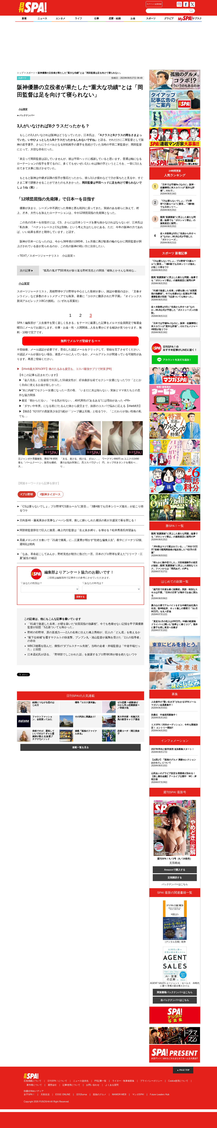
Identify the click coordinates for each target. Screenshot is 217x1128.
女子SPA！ (29, 1094)
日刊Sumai (82, 1094)
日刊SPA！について (57, 1081)
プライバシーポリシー (151, 1081)
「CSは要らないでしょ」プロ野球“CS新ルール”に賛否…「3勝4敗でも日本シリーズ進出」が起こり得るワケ (81, 508)
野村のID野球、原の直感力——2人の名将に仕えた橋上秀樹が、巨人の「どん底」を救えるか (83, 632)
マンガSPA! (138, 1094)
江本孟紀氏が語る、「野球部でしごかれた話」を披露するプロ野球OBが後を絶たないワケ (82, 654)
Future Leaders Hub (159, 1094)
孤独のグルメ (100, 1094)
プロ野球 (27, 494)
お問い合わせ (93, 1085)
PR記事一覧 (100, 1081)
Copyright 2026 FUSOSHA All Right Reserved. (46, 1101)
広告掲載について (33, 1081)
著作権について (34, 1085)
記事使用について (72, 1085)
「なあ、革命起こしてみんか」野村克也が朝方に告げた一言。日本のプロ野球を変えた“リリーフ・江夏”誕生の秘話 (81, 556)
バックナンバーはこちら (175, 884)
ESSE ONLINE (63, 1094)
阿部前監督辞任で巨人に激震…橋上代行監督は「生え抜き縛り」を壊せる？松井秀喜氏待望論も (78, 530)
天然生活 (45, 1094)
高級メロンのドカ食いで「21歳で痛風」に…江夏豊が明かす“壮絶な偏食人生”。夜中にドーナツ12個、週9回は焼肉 (82, 542)
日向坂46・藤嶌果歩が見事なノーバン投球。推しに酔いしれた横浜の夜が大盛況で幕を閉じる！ (78, 520)
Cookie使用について (178, 1081)
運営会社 (52, 1085)
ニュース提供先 (81, 1081)
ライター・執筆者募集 (123, 1081)
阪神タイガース (51, 494)
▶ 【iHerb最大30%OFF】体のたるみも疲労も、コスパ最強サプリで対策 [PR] (64, 368)
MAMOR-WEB (119, 1094)
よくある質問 (112, 1085)
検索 (191, 10)
